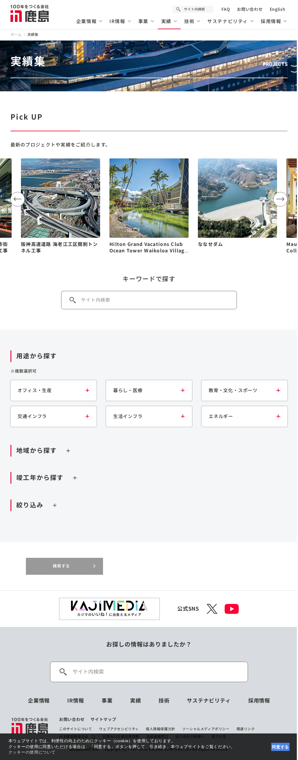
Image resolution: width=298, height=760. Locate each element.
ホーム (16, 34)
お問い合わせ (249, 9)
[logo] (30, 728)
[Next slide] (280, 199)
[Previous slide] (17, 199)
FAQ (225, 9)
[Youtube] (232, 609)
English (277, 9)
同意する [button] (280, 747)
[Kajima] (29, 13)
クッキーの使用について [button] (32, 752)
